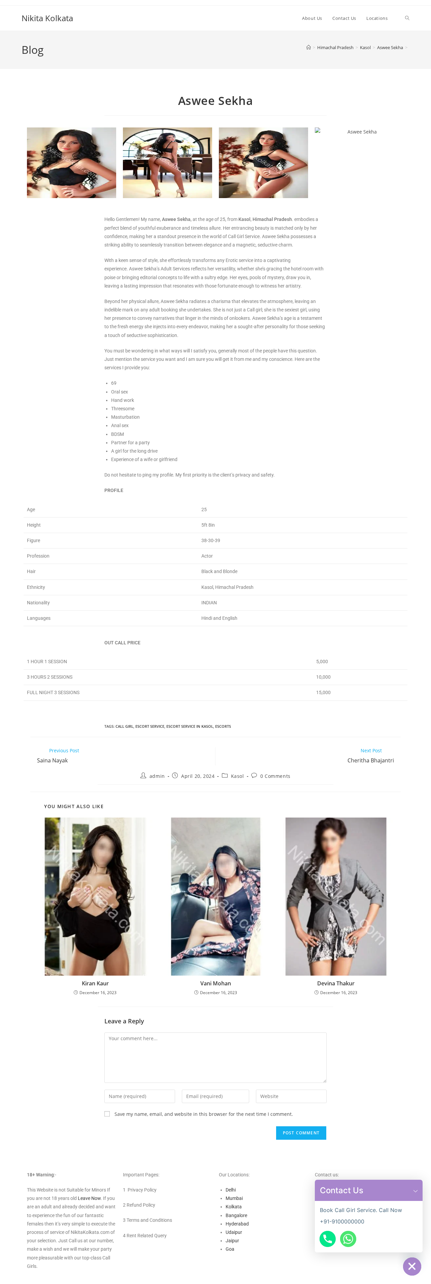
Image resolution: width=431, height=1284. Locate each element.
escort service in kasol (189, 726)
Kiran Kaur (95, 983)
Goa (230, 1249)
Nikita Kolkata (47, 18)
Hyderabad (237, 1223)
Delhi (231, 1190)
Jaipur (232, 1240)
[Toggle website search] (407, 18)
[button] (415, 1190)
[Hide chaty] (412, 1266)
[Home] (308, 47)
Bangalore (236, 1215)
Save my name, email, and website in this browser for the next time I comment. (203, 1114)
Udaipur (234, 1232)
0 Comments (275, 776)
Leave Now (89, 1198)
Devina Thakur (336, 983)
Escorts (223, 726)
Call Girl (124, 726)
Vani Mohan (215, 983)
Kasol (237, 776)
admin (157, 776)
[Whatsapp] (348, 1239)
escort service (149, 726)
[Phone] (328, 1239)
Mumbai (234, 1198)
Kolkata (234, 1206)
